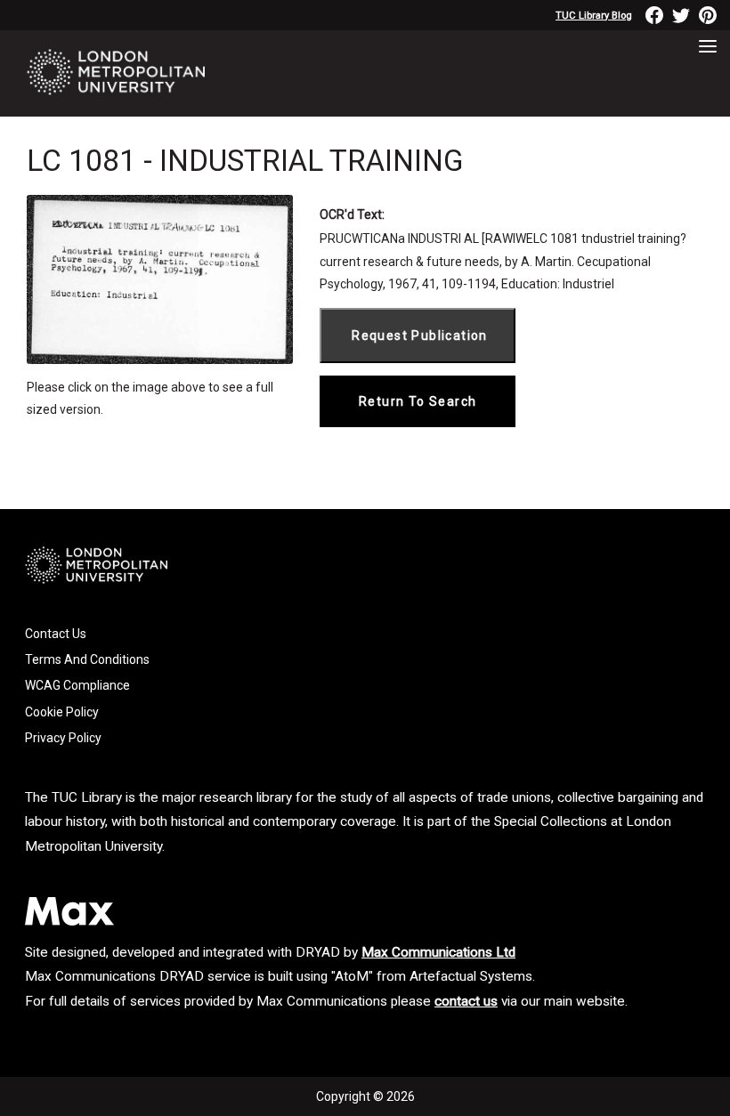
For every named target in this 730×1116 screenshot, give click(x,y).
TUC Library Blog (594, 15)
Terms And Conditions (87, 659)
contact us (466, 1001)
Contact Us (55, 634)
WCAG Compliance (77, 685)
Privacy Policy (63, 738)
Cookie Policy (62, 712)
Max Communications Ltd (438, 952)
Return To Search (417, 401)
